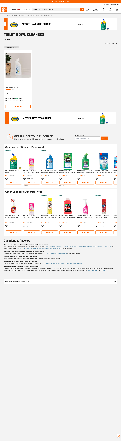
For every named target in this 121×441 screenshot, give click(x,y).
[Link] (18, 80)
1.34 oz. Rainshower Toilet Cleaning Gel (55, 253)
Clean (89, 270)
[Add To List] (29, 51)
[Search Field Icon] (82, 9)
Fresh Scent (94, 270)
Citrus (103, 270)
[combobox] (56, 9)
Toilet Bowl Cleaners (46, 15)
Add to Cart (18, 106)
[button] (110, 43)
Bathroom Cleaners (33, 15)
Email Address (79, 135)
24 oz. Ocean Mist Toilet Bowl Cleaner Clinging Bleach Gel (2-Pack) (62, 263)
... (5, 15)
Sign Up (104, 138)
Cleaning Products (19, 15)
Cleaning (10, 15)
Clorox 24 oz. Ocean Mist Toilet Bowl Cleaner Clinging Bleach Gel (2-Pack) (39, 248)
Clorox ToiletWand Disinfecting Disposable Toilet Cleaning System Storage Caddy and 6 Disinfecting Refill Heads (77, 246)
